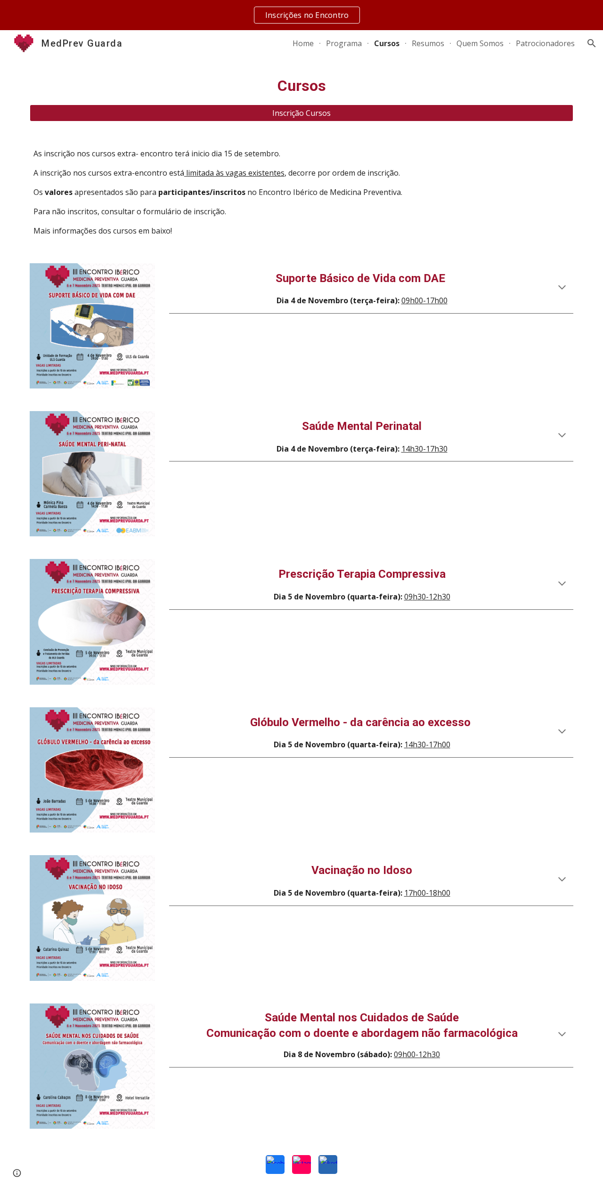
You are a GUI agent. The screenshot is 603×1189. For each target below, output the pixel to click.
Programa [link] (344, 43)
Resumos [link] (428, 43)
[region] (301, 15)
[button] (591, 43)
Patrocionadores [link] (545, 43)
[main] (301, 86)
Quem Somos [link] (480, 43)
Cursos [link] (386, 43)
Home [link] (303, 43)
